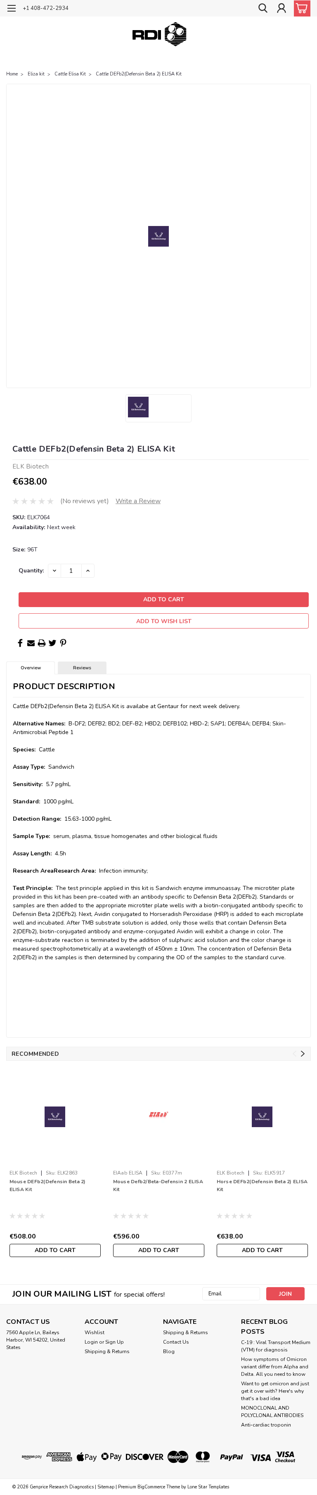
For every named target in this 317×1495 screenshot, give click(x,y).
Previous (294, 1054)
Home (12, 74)
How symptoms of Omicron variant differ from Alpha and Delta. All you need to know (274, 1366)
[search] (263, 8)
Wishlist (94, 1332)
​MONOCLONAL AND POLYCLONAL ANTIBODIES (272, 1412)
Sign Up (114, 1342)
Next (303, 1054)
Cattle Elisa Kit (70, 74)
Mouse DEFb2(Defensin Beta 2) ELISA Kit (47, 1185)
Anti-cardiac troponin (266, 1425)
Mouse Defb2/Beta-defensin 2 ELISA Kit (158, 1185)
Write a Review (138, 501)
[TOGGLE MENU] (11, 9)
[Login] (281, 8)
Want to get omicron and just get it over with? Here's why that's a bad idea (275, 1391)
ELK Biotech (23, 1173)
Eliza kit (36, 74)
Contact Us (176, 1342)
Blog (169, 1351)
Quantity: (31, 570)
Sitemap (105, 1487)
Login (91, 1342)
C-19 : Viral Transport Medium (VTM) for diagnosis (275, 1346)
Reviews (82, 668)
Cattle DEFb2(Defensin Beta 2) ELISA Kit (139, 74)
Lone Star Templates (208, 1487)
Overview (31, 668)
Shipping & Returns (107, 1351)
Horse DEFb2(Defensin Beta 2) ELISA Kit (262, 1185)
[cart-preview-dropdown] (300, 8)
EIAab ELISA (128, 1173)
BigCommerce (151, 1487)
